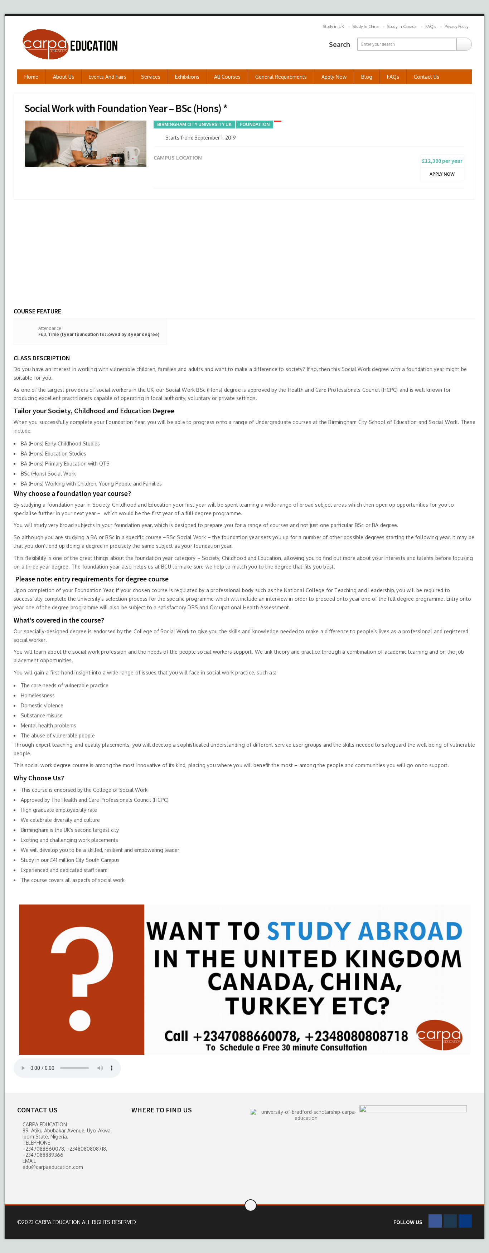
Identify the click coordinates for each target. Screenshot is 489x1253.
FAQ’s (430, 26)
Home (31, 77)
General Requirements (281, 77)
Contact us (426, 77)
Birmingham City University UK (194, 124)
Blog (366, 77)
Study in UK (333, 26)
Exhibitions (187, 77)
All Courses (227, 77)
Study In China (366, 26)
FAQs (393, 77)
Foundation (255, 124)
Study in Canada (402, 26)
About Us (63, 77)
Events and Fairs (107, 77)
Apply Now (334, 77)
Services (150, 77)
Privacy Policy (456, 26)
